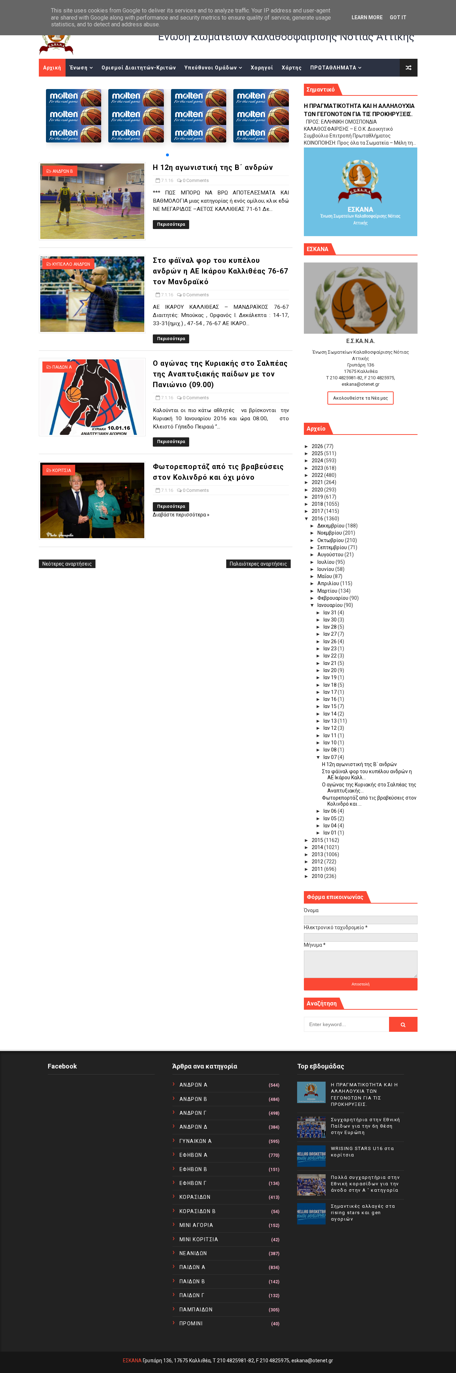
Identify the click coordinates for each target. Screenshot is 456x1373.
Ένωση (79, 68)
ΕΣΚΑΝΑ (132, 1360)
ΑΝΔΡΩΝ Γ (193, 1113)
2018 (318, 504)
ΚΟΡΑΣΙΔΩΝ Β (198, 1211)
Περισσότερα (171, 224)
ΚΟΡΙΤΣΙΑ (61, 470)
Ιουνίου (326, 569)
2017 (318, 511)
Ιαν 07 (330, 757)
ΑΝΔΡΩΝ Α (194, 1085)
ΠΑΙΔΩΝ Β (193, 1281)
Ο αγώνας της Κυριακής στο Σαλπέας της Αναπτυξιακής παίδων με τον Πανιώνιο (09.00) (220, 374)
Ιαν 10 (330, 742)
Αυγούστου (330, 554)
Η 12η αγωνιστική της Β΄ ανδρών (213, 167)
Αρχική (52, 68)
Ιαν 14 (330, 714)
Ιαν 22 (330, 656)
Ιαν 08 (330, 750)
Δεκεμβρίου (331, 526)
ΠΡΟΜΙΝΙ (191, 1323)
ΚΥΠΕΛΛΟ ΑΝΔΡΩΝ (71, 264)
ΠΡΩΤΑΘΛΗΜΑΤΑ (333, 68)
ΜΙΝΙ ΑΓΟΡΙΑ (197, 1225)
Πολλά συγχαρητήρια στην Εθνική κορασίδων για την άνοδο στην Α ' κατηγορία (365, 1184)
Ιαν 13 (330, 721)
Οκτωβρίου (331, 540)
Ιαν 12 (330, 728)
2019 (318, 497)
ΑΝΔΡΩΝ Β (62, 171)
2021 (318, 482)
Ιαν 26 (330, 641)
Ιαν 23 (330, 648)
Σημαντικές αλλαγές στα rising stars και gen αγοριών (363, 1212)
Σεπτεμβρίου (332, 547)
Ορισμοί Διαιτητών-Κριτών (139, 68)
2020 (318, 490)
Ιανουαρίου (330, 605)
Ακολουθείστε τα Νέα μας (360, 398)
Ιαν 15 (330, 706)
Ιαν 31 (330, 612)
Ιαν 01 (330, 833)
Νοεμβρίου (330, 533)
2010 (318, 876)
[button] (167, 155)
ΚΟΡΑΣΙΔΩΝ (195, 1197)
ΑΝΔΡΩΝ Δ (194, 1127)
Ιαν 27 (330, 634)
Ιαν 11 (330, 735)
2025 (318, 453)
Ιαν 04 (330, 825)
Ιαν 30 (330, 620)
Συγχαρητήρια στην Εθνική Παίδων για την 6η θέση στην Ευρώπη (365, 1126)
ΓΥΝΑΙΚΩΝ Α (196, 1141)
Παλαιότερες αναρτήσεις (258, 564)
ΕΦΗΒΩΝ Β (194, 1169)
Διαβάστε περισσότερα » (181, 515)
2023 (318, 468)
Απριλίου (328, 583)
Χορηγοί (262, 68)
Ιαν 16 (330, 699)
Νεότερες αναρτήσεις (67, 564)
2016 (318, 518)
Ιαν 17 (330, 692)
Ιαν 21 (330, 663)
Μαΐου (325, 576)
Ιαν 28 (330, 627)
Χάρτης (292, 68)
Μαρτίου (327, 591)
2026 (318, 446)
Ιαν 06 (330, 811)
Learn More (367, 17)
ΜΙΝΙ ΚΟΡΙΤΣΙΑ (199, 1239)
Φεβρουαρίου (333, 598)
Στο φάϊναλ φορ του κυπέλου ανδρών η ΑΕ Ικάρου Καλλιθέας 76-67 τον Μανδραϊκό (220, 271)
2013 (318, 854)
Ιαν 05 (330, 818)
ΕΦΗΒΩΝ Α (194, 1155)
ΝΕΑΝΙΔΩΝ (193, 1253)
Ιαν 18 (330, 685)
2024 (318, 460)
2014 (318, 847)
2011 (318, 869)
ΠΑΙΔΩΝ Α (62, 367)
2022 (318, 475)
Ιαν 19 (330, 677)
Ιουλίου (326, 562)
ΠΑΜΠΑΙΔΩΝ (196, 1309)
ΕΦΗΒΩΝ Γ (193, 1183)
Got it (398, 17)
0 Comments (196, 180)
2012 (318, 861)
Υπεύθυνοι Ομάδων (211, 68)
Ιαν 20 (330, 670)
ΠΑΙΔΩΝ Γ (192, 1295)
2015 (318, 840)
